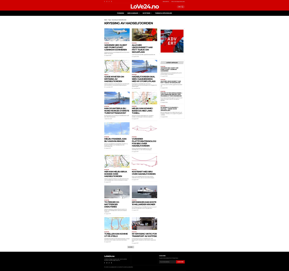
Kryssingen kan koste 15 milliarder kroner (144, 203)
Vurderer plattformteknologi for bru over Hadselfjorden (144, 142)
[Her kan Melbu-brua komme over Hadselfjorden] (117, 161)
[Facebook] (104, 1)
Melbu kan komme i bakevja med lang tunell (142, 110)
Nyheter (106, 43)
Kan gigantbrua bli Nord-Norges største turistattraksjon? (116, 110)
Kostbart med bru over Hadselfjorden (143, 172)
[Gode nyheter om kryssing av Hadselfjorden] (117, 66)
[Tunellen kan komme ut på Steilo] (117, 223)
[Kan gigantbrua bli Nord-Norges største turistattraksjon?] (117, 98)
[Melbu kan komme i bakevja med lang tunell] (144, 98)
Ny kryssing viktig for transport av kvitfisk (144, 234)
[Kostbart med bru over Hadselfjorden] (144, 161)
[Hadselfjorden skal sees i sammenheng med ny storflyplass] (144, 66)
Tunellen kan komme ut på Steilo (116, 234)
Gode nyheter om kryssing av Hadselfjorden (114, 79)
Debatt (106, 74)
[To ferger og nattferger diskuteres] (117, 191)
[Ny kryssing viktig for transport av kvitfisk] (144, 223)
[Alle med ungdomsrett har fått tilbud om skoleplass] (144, 34)
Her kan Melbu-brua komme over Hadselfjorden (115, 174)
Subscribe (180, 261)
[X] (111, 1)
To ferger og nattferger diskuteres (111, 204)
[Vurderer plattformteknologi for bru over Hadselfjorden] (144, 128)
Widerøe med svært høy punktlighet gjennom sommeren (115, 47)
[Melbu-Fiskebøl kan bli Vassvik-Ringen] (117, 128)
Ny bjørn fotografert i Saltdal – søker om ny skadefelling (169, 109)
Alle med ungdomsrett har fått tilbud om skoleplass (142, 48)
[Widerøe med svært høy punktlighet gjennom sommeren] (117, 34)
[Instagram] (107, 1)
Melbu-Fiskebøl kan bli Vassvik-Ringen (115, 140)
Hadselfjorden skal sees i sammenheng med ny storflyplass (143, 79)
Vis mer (130, 247)
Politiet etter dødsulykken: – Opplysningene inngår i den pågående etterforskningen (171, 94)
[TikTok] (109, 1)
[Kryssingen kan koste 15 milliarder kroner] (144, 191)
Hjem (105, 19)
